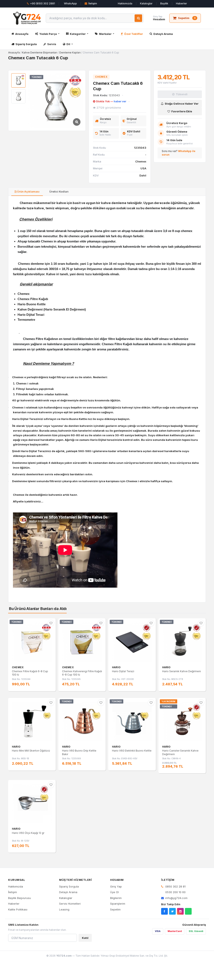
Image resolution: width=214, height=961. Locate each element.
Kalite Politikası (17, 909)
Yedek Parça (48, 33)
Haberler (181, 3)
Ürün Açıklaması (28, 191)
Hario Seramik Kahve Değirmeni (181, 671)
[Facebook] (164, 911)
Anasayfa (21, 33)
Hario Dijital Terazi (123, 671)
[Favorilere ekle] (51, 623)
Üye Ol (114, 892)
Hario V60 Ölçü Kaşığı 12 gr (28, 832)
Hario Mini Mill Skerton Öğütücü (31, 750)
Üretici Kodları (59, 191)
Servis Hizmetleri (70, 903)
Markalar (105, 33)
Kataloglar (146, 3)
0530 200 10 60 (175, 892)
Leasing (64, 909)
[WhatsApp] (188, 911)
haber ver (120, 101)
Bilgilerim (116, 898)
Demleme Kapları (70, 52)
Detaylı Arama (163, 33)
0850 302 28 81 (175, 886)
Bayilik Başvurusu (19, 898)
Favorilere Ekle (181, 111)
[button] (55, 100)
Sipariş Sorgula (26, 44)
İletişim (92, 3)
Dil (68, 44)
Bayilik (164, 3)
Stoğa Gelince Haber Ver (182, 103)
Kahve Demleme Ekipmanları (39, 52)
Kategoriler (78, 33)
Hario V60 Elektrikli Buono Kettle (132, 750)
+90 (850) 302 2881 (42, 3)
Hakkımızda (125, 3)
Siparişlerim (117, 903)
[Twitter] (172, 911)
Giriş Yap (116, 886)
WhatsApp (70, 3)
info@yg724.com (176, 898)
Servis (51, 44)
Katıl (85, 937)
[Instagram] (180, 911)
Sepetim (115, 909)
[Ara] (138, 18)
